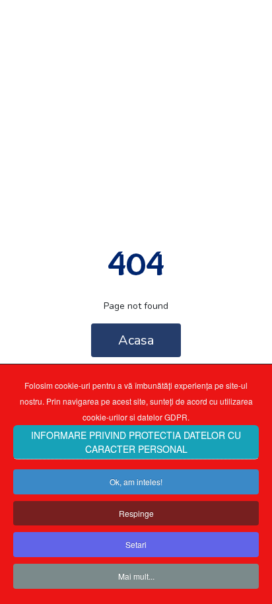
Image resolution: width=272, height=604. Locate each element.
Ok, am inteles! (136, 481)
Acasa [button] (136, 340)
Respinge (136, 513)
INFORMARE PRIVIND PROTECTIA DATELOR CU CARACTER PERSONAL (136, 441)
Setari (136, 544)
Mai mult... (136, 576)
